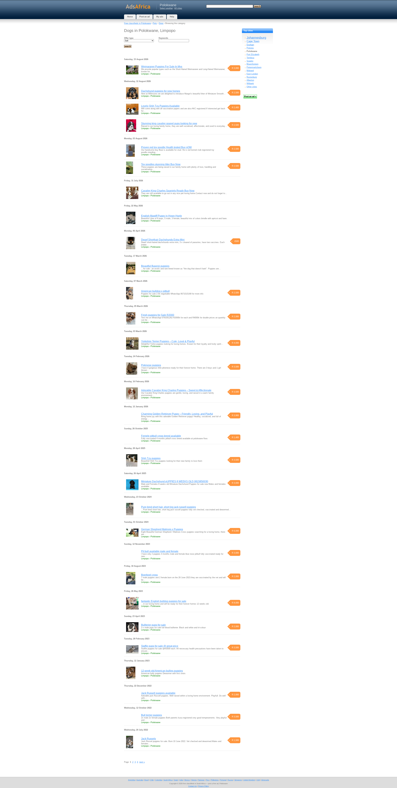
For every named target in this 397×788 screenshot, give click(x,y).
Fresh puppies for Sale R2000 (157, 315)
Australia (139, 780)
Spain (176, 780)
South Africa (167, 780)
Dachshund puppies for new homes (160, 91)
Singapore (238, 780)
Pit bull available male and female (159, 551)
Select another (166, 8)
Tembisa (250, 58)
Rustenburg (252, 77)
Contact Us (192, 786)
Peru (207, 780)
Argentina (131, 780)
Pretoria (250, 48)
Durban (250, 44)
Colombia (158, 780)
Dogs (161, 23)
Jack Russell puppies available (158, 693)
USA (258, 780)
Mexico (187, 780)
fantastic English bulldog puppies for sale (163, 601)
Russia (230, 780)
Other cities (252, 87)
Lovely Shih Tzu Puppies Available (160, 106)
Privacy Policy (203, 786)
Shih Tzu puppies (151, 458)
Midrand (250, 70)
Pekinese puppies (151, 365)
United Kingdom (249, 780)
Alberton (250, 80)
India (181, 780)
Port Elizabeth (253, 54)
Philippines (215, 780)
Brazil (146, 780)
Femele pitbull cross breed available (161, 436)
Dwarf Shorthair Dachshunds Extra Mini (163, 239)
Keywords (163, 38)
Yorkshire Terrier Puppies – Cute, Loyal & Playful (168, 341)
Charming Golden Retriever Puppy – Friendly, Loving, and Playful (177, 414)
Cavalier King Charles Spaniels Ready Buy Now (167, 190)
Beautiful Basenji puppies (155, 266)
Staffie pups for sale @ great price (159, 646)
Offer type (128, 38)
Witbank (250, 83)
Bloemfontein (252, 64)
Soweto (250, 61)
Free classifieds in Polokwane (137, 23)
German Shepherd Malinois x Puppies (162, 529)
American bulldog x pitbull (155, 291)
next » (142, 762)
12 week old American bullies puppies (162, 670)
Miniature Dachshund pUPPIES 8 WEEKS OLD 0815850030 (174, 481)
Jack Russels (148, 738)
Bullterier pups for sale (153, 625)
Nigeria (193, 780)
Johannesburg (256, 37)
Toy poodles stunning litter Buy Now (161, 164)
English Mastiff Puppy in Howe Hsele (161, 215)
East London (252, 74)
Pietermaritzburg (254, 67)
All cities (178, 8)
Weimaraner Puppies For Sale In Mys (161, 66)
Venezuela (265, 780)
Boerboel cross (149, 575)
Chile (152, 780)
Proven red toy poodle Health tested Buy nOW (166, 147)
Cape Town (253, 41)
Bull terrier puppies (151, 715)
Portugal (223, 780)
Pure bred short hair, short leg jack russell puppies (168, 507)
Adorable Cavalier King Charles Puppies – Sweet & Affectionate (176, 390)
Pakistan (201, 780)
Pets (155, 23)
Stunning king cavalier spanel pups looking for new (169, 123)
